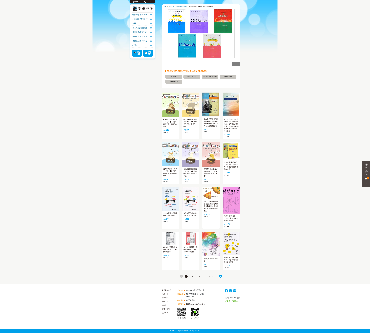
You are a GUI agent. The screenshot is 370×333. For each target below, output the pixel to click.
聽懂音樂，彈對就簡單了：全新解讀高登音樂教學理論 (231, 260)
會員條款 (165, 313)
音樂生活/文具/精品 (139, 41)
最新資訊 (165, 298)
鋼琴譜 (135, 23)
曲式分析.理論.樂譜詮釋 (210, 76)
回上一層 (173, 76)
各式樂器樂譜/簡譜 (139, 28)
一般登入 (138, 1)
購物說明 (165, 301)
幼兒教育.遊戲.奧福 (139, 36)
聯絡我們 (165, 305)
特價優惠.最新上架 (139, 15)
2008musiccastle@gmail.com (196, 304)
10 (216, 276)
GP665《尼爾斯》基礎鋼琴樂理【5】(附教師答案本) (170, 249)
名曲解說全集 (228, 76)
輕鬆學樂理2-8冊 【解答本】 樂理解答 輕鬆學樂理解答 (231, 218)
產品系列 (171, 6)
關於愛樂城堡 (166, 290)
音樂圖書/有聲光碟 (139, 32)
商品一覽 (165, 294)
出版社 (135, 45)
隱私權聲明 (166, 309)
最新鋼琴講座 (174, 81)
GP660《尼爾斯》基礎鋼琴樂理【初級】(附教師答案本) (190, 249)
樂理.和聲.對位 (191, 76)
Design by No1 (195, 331)
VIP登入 (150, 1)
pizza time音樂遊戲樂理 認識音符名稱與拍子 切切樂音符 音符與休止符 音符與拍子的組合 (211, 206)
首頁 (165, 6)
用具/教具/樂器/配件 (140, 19)
